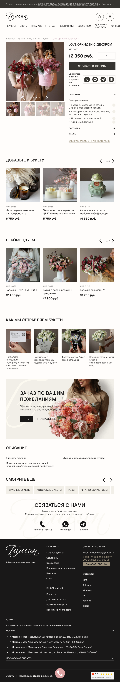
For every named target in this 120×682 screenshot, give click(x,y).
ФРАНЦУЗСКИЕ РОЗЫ (94, 489)
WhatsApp (65, 529)
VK (84, 595)
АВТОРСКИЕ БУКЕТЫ (49, 489)
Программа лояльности (59, 609)
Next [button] (47, 97)
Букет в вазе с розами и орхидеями (57, 291)
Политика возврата (56, 604)
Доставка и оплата (101, 26)
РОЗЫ (71, 489)
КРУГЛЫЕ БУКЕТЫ (19, 489)
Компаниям (67, 26)
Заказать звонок (96, 564)
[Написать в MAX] (95, 79)
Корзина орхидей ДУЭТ (94, 290)
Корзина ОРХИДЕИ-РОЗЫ (21, 290)
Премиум (36, 26)
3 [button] (36, 97)
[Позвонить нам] (111, 79)
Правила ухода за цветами (60, 568)
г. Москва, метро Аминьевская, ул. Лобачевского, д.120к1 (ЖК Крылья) (47, 642)
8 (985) (48, 4)
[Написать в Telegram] (103, 79)
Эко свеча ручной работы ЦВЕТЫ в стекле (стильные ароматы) (59, 212)
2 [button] (33, 97)
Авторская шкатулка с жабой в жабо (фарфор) (94, 212)
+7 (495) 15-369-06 (42, 529)
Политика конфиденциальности (36, 675)
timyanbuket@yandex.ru (102, 552)
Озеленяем (84, 26)
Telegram (83, 529)
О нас (52, 26)
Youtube (87, 600)
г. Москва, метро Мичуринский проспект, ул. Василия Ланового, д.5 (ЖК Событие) (53, 652)
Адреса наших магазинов (20, 4)
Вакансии (51, 573)
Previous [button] (23, 97)
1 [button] (30, 97)
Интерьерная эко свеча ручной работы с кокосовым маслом (20, 212)
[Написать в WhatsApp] (87, 79)
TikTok (86, 605)
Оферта (10, 675)
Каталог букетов (55, 552)
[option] (35, 72)
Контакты (51, 594)
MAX (85, 579)
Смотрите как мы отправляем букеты (89, 141)
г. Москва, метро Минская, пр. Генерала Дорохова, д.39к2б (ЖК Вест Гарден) (51, 647)
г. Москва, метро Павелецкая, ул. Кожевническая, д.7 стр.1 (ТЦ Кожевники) (49, 636)
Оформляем (52, 563)
